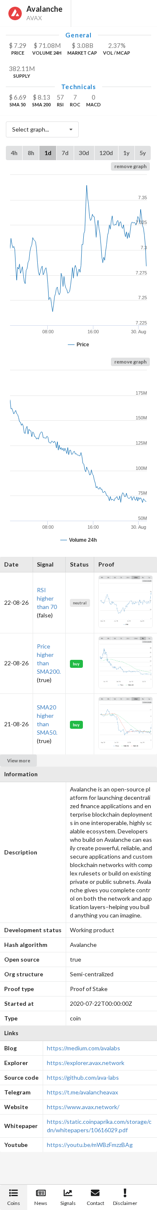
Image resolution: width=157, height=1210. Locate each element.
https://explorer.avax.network (85, 1062)
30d (84, 152)
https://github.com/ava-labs (83, 1077)
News (40, 1203)
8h (31, 152)
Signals (68, 1203)
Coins (13, 1203)
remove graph (130, 166)
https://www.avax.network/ (83, 1106)
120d (106, 152)
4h (14, 152)
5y (142, 152)
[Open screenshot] (125, 625)
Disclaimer (125, 1203)
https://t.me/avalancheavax (82, 1092)
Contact (95, 1203)
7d (65, 152)
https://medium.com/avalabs (83, 1048)
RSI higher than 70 (47, 598)
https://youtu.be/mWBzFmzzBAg (90, 1144)
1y (126, 152)
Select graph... (30, 129)
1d (47, 152)
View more (18, 760)
